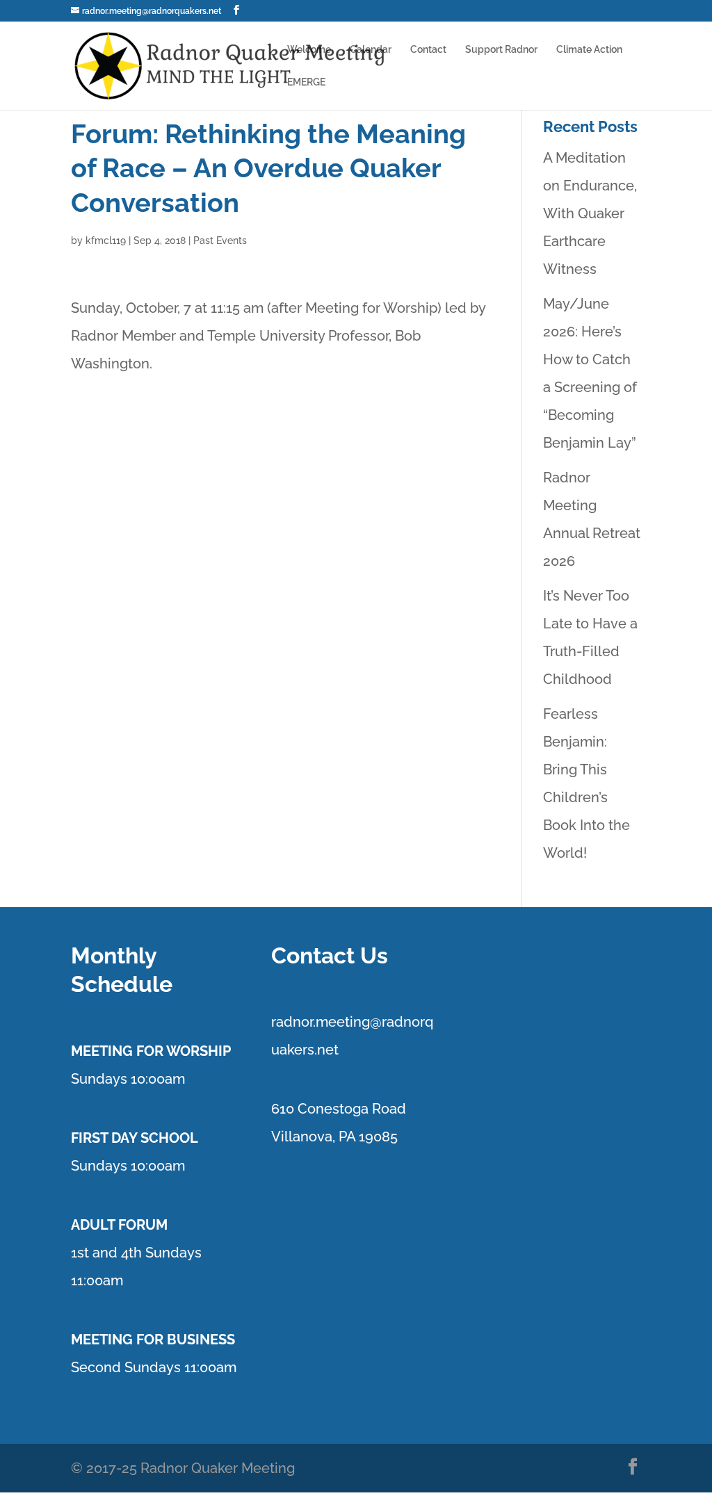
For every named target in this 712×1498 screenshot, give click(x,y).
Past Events (220, 240)
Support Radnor (501, 49)
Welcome (309, 49)
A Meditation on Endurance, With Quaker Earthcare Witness (590, 213)
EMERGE (306, 82)
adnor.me (306, 1021)
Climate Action (589, 49)
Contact (428, 49)
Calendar (370, 49)
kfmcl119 (106, 240)
